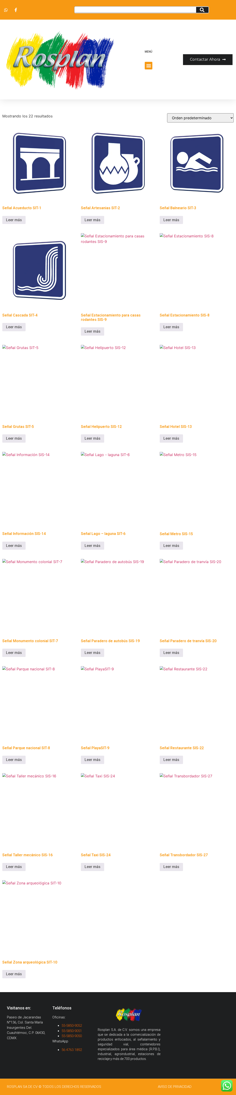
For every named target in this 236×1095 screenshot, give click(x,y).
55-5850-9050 (72, 1036)
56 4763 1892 (72, 1050)
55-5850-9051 (72, 1031)
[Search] (202, 10)
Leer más (14, 220)
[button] (148, 65)
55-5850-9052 (72, 1025)
